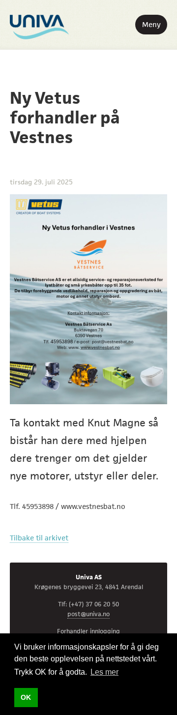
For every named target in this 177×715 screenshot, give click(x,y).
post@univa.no (88, 614)
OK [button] (26, 697)
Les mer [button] (104, 672)
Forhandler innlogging (88, 631)
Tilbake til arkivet (39, 537)
